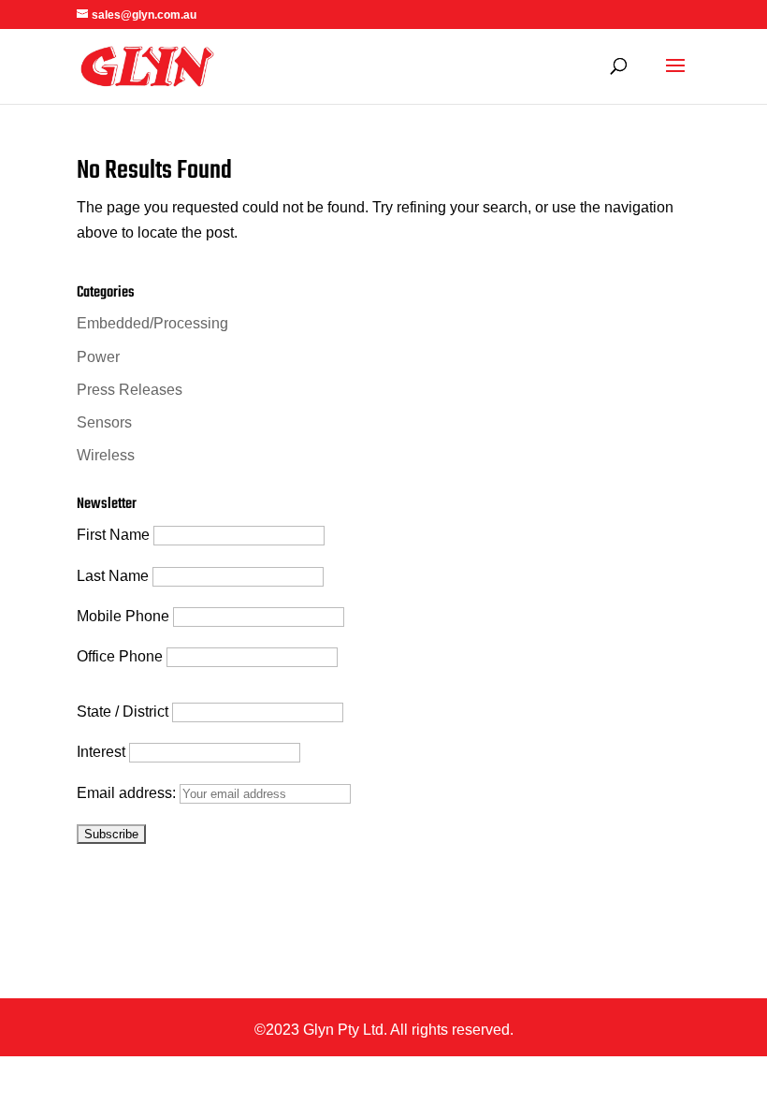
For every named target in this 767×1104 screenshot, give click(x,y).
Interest (101, 752)
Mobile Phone (123, 616)
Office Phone (120, 656)
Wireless (106, 455)
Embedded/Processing (152, 323)
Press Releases (129, 390)
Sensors (104, 422)
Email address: (128, 793)
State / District (122, 711)
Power (98, 357)
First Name (113, 535)
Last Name (113, 576)
